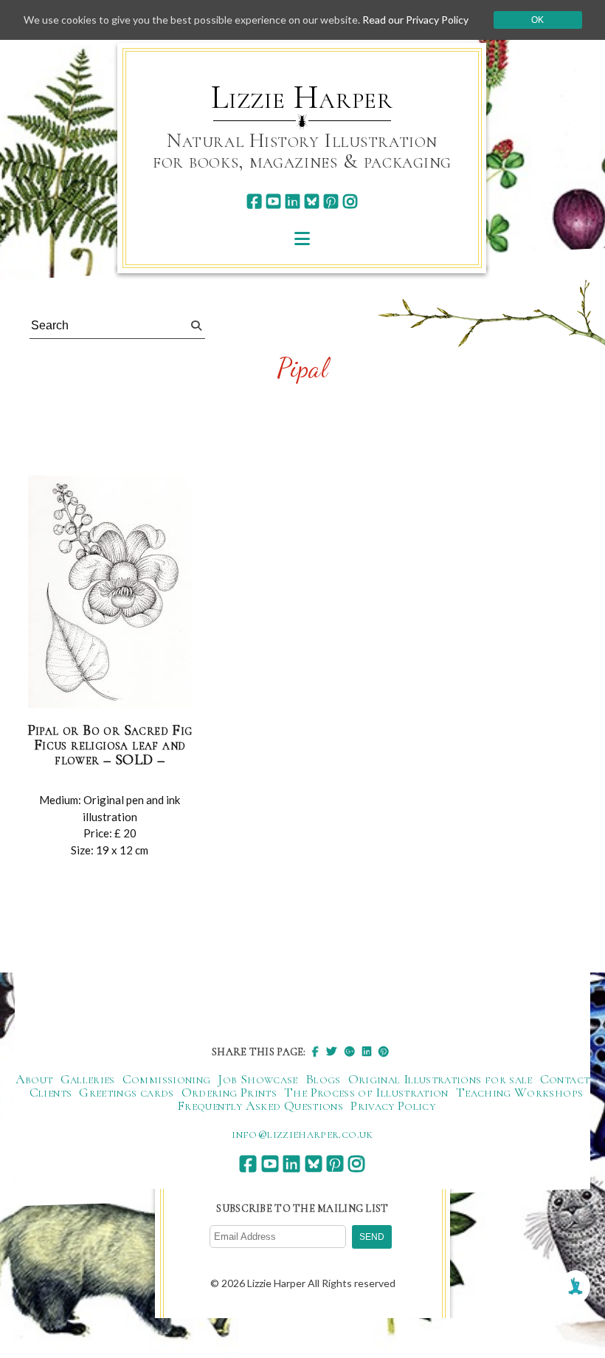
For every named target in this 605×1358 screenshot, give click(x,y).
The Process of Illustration (366, 1092)
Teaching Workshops (519, 1092)
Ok (537, 20)
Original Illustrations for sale (440, 1079)
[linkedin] (293, 201)
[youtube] (273, 201)
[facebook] (254, 201)
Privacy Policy (392, 1105)
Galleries (87, 1079)
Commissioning (166, 1079)
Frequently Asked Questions (260, 1105)
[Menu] (302, 238)
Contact (565, 1079)
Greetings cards (126, 1092)
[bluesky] (312, 201)
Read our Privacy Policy (415, 19)
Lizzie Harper (302, 97)
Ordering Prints (229, 1092)
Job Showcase (257, 1079)
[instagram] (350, 201)
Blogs (323, 1079)
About (34, 1079)
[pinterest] (331, 201)
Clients (51, 1092)
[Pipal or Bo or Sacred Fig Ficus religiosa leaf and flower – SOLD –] (110, 593)
